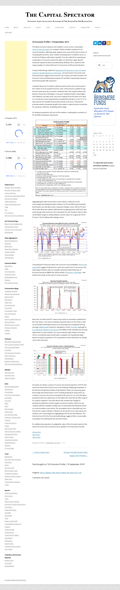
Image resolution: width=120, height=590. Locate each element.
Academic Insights (11, 291)
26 (100, 150)
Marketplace (9, 359)
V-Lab (7, 485)
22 (110, 147)
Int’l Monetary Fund (11, 227)
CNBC (7, 269)
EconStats (8, 398)
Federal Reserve (10, 201)
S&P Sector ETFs (10, 429)
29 (110, 150)
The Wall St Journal (11, 283)
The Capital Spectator (60, 14)
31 (94, 153)
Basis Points (9, 297)
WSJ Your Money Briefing (13, 364)
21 (106, 147)
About (15, 28)
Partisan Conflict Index (13, 417)
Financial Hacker (11, 510)
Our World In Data (11, 415)
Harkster (8, 244)
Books (38, 28)
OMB (6, 207)
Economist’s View (11, 311)
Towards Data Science (13, 546)
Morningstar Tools (11, 471)
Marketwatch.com (11, 277)
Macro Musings (10, 356)
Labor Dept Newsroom (13, 204)
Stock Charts (9, 437)
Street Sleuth (9, 255)
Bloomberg (8, 266)
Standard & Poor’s (11, 434)
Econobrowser (10, 305)
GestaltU (8, 513)
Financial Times (10, 274)
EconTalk (8, 350)
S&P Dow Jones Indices (13, 431)
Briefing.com (9, 560)
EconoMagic (9, 392)
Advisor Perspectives (12, 294)
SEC (6, 210)
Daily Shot (8, 302)
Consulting (59, 28)
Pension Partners (11, 328)
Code (48, 28)
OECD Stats (9, 412)
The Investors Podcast (13, 353)
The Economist (10, 272)
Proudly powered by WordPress (15, 580)
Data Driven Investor (12, 502)
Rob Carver (9, 496)
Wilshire (7, 445)
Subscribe (8, 33)
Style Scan (8, 479)
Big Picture (8, 300)
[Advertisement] (16, 76)
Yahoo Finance (10, 378)
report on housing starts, (41, 49)
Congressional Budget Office (15, 196)
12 (100, 144)
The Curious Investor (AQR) (14, 344)
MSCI (6, 406)
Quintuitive (8, 538)
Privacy (98, 28)
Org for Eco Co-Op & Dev (13, 230)
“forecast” (74, 327)
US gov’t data (9, 448)
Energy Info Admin (11, 199)
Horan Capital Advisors (13, 319)
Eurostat (8, 401)
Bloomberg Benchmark (13, 342)
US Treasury (9, 213)
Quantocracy (9, 532)
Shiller (7, 426)
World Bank (9, 232)
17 (94, 147)
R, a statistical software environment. (45, 330)
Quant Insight (9, 530)
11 (97, 144)
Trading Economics (11, 440)
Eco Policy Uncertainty (12, 395)
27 (103, 150)
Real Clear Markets (11, 249)
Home (7, 28)
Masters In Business (12, 361)
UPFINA (7, 330)
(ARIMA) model (44, 327)
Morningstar (9, 409)
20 (103, 147)
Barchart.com (9, 373)
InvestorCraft (9, 468)
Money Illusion (10, 322)
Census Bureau (10, 193)
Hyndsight (8, 516)
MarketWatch (9, 566)
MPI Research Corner (12, 325)
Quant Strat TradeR (12, 535)
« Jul (94, 155)
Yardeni (7, 333)
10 (94, 144)
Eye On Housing (10, 314)
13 (103, 144)
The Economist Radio (12, 347)
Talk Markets (9, 258)
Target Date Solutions (12, 482)
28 (106, 150)
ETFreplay (8, 462)
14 (106, 144)
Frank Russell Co (10, 423)
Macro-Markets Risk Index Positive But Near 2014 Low (61, 473)
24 (94, 150)
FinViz (7, 465)
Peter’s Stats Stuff (11, 521)
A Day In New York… (41, 452)
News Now (8, 246)
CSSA (6, 499)
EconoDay (8, 563)
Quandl (7, 420)
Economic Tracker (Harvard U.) (15, 504)
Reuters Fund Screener (13, 476)
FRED (6, 403)
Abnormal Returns (11, 241)
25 (97, 150)
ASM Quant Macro (11, 493)
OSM (6, 518)
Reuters (7, 280)
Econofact (8, 308)
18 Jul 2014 (36, 435)
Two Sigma (8, 549)
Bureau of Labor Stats (12, 190)
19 (100, 147)
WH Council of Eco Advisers (14, 216)
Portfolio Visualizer (11, 473)
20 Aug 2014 (36, 432)
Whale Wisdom (10, 443)
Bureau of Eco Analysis (13, 187)
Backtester (8, 457)
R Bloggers (9, 541)
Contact (72, 28)
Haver (7, 316)
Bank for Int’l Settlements (13, 224)
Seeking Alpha (10, 252)
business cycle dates (74, 272)
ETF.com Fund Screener (13, 459)
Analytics (27, 28)
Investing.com (9, 375)
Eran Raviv (9, 507)
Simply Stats (9, 544)
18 (97, 147)
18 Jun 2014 (36, 437)
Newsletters (85, 28)
